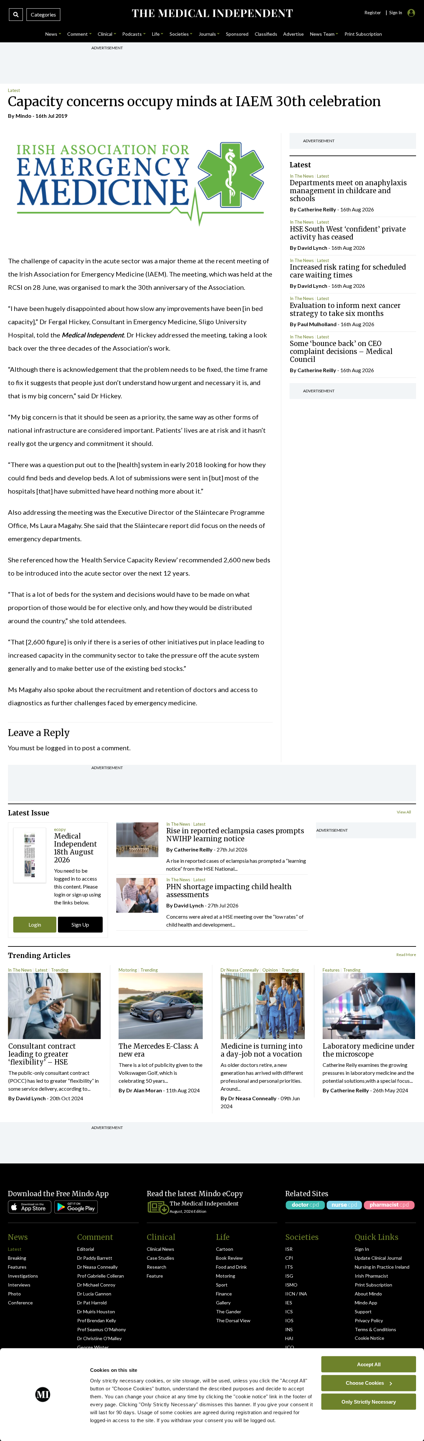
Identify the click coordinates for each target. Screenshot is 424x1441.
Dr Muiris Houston (96, 1311)
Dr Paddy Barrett (94, 1258)
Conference (20, 1302)
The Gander (228, 1311)
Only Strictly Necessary (369, 1401)
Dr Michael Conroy (96, 1285)
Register (372, 12)
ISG (289, 1276)
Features (331, 970)
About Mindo (368, 1293)
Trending (59, 970)
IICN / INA (296, 1293)
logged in (59, 748)
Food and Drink (231, 1267)
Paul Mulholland (317, 324)
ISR (288, 1249)
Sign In (362, 1249)
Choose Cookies (365, 1383)
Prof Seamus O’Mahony (101, 1329)
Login (34, 924)
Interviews (19, 1285)
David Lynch (312, 247)
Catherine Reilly (316, 209)
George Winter (93, 1347)
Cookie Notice (369, 1338)
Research (156, 1267)
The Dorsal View (233, 1320)
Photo (14, 1293)
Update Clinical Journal (378, 1258)
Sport (222, 1285)
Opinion (270, 970)
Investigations (23, 1276)
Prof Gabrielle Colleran (100, 1276)
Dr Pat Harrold (92, 1302)
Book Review (229, 1258)
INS (289, 1329)
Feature (155, 1276)
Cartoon (224, 1249)
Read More (406, 954)
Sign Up (80, 924)
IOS (289, 1320)
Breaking (17, 1258)
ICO (289, 1347)
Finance (224, 1293)
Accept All (369, 1364)
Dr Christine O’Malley (99, 1338)
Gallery (223, 1302)
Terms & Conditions (375, 1329)
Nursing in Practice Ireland (382, 1267)
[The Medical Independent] (212, 13)
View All (404, 811)
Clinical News (160, 1249)
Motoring (128, 970)
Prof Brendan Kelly (96, 1320)
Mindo (23, 115)
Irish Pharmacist (371, 1276)
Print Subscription (373, 1285)
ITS (289, 1267)
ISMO (291, 1285)
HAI (289, 1338)
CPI (289, 1258)
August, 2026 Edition (188, 1211)
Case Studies (160, 1258)
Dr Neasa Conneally (240, 970)
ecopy (60, 829)
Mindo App (366, 1302)
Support (363, 1311)
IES (288, 1302)
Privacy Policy (369, 1320)
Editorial (85, 1249)
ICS (289, 1311)
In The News (302, 176)
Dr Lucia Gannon (94, 1293)
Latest (14, 90)
